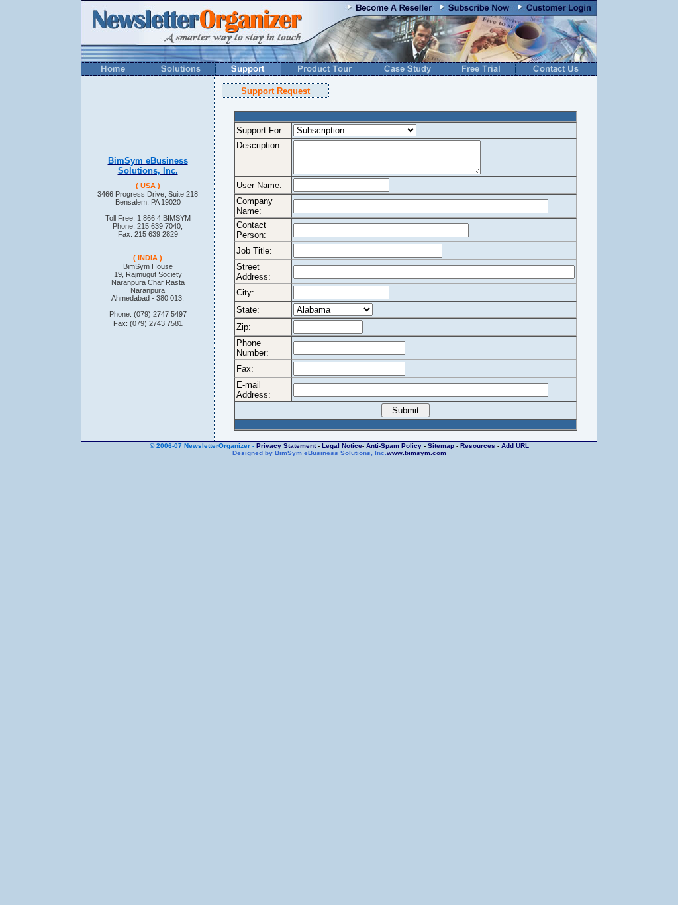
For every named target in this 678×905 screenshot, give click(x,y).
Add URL (515, 445)
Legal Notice (342, 445)
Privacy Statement (286, 445)
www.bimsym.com (416, 452)
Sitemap (441, 445)
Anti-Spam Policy (394, 445)
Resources (477, 445)
